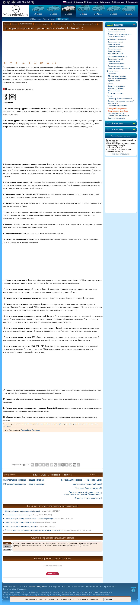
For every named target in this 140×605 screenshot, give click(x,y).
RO (91, 586)
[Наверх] (133, 590)
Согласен (108, 599)
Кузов (109, 96)
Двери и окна (113, 103)
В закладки (79, 2)
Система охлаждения (116, 46)
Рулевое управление (115, 88)
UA (82, 586)
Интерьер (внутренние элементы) (121, 101)
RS (85, 586)
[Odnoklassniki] (44, 464)
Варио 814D (86, 595)
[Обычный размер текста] (29, 63)
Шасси (110, 84)
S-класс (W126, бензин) (29, 595)
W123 (35, 19)
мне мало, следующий (120, 154)
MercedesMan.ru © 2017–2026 (15, 586)
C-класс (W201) (20, 592)
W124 (48, 19)
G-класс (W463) (93, 592)
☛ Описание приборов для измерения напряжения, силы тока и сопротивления (47, 530)
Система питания (114, 51)
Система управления (116, 66)
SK (97, 586)
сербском (61, 424)
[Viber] (55, 464)
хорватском (69, 424)
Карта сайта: (67, 586)
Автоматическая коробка (117, 78)
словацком (94, 424)
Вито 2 (78, 595)
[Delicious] (70, 464)
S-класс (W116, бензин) (11, 595)
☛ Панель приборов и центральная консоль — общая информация (38, 519)
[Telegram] (51, 464)
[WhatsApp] (59, 464)
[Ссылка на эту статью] (42, 63)
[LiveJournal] (63, 464)
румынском (78, 424)
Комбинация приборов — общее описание (81, 480)
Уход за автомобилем (116, 36)
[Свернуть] (134, 25)
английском (25, 424)
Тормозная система (115, 93)
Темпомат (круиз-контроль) (88, 488)
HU (100, 586)
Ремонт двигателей (115, 42)
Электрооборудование (117, 108)
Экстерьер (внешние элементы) (120, 99)
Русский (69, 2)
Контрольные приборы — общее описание (24, 480)
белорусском (43, 424)
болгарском (34, 424)
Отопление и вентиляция (117, 105)
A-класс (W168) (8, 592)
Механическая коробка (117, 76)
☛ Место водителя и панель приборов (27, 515)
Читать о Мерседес (52, 586)
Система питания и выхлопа (119, 68)
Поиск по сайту (133, 2)
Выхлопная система (115, 53)
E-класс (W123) (57, 592)
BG (76, 586)
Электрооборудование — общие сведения (24, 484)
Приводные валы (114, 81)
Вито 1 (72, 595)
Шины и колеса (114, 91)
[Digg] (74, 464)
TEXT (7, 543)
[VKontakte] (32, 464)
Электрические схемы (116, 118)
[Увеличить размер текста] (23, 63)
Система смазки (114, 44)
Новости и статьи (92, 2)
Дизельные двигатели (116, 39)
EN (73, 586)
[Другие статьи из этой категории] (35, 63)
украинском (53, 424)
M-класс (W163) (106, 592)
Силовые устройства (116, 113)
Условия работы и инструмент (119, 34)
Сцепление (112, 74)
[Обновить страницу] (11, 63)
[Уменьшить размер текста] (17, 63)
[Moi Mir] (47, 464)
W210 (62, 19)
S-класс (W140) (43, 595)
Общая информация (116, 29)
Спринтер (65, 595)
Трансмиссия (113, 71)
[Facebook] (36, 464)
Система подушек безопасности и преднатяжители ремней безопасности (82, 493)
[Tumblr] (66, 464)
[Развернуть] (134, 123)
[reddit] (78, 464)
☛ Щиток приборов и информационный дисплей (31, 511)
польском (86, 424)
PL (94, 586)
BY (79, 586)
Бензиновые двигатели (117, 56)
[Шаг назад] (5, 63)
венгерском (7, 426)
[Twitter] (40, 464)
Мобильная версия (36, 586)
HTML (7, 546)
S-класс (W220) (55, 595)
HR (88, 586)
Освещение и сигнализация (118, 116)
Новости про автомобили (100, 595)
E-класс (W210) (81, 592)
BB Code (7, 550)
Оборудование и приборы (118, 111)
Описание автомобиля (116, 32)
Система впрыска (115, 49)
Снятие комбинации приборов (87, 484)
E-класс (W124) (69, 592)
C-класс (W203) (45, 592)
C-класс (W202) (33, 592)
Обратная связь (119, 2)
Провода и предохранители (88, 498)
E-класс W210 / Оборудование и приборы (52, 475)
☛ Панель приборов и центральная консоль (29, 522)
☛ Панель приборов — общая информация (29, 526)
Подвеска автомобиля (116, 86)
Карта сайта (106, 2)
